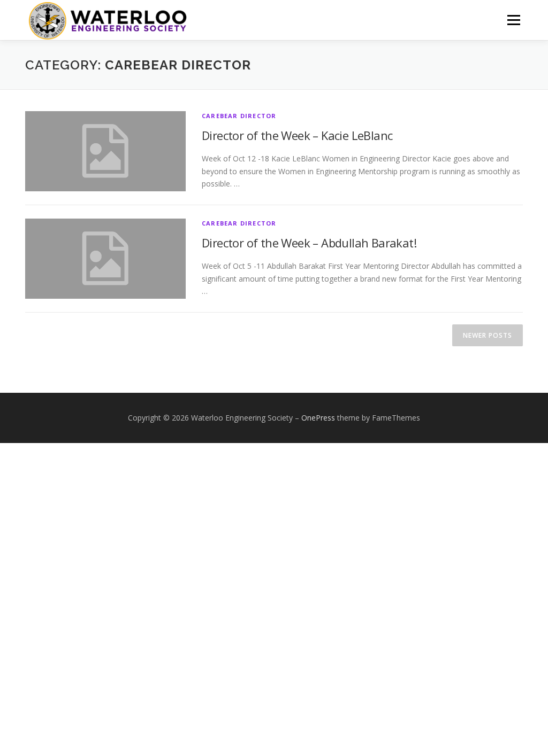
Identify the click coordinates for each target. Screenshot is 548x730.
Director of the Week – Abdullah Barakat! (309, 243)
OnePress (318, 418)
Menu (513, 20)
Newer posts (487, 335)
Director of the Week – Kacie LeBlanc (297, 135)
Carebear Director (239, 116)
